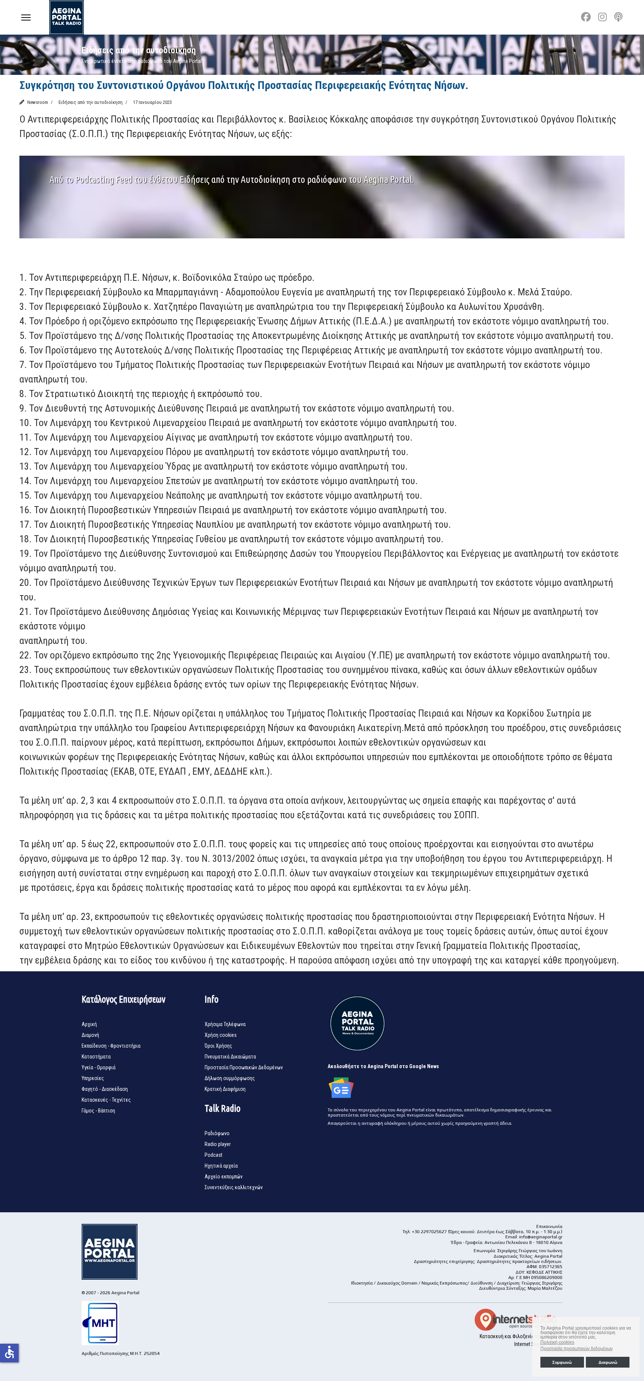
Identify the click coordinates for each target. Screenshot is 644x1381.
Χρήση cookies (221, 1035)
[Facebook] (586, 17)
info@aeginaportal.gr (540, 1236)
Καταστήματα (96, 1056)
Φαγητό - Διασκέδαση (105, 1089)
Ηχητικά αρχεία (221, 1165)
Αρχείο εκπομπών (224, 1176)
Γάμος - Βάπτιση (98, 1110)
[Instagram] (602, 17)
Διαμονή (90, 1035)
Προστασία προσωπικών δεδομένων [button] (576, 1348)
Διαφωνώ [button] (608, 1362)
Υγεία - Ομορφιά (99, 1067)
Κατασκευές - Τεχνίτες (106, 1099)
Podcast (213, 1155)
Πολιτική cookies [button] (557, 1342)
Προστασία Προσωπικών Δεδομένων (244, 1067)
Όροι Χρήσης (218, 1045)
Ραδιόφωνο (217, 1133)
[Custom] (618, 17)
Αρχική (89, 1024)
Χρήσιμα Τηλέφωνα (225, 1024)
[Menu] (26, 17)
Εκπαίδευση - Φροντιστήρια (111, 1045)
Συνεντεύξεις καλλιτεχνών (234, 1187)
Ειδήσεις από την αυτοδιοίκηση (91, 102)
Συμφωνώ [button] (562, 1362)
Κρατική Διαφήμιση (225, 1089)
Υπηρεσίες (93, 1078)
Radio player (218, 1144)
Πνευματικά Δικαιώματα (230, 1056)
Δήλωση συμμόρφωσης (230, 1078)
